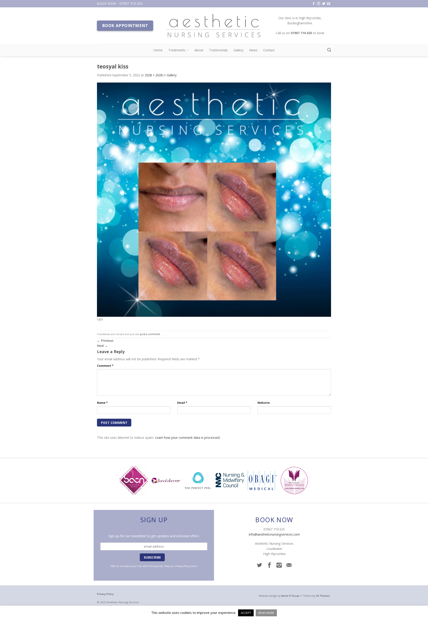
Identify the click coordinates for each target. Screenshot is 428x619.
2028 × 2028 (154, 75)
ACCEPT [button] (246, 613)
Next (102, 346)
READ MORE (266, 613)
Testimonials (218, 50)
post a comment (150, 334)
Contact (269, 50)
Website (263, 403)
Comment (105, 366)
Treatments (176, 50)
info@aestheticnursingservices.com (274, 534)
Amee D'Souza (290, 595)
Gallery (238, 50)
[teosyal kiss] (214, 199)
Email (182, 403)
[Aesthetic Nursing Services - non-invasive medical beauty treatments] (214, 25)
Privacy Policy (183, 566)
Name (102, 403)
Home (158, 50)
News (253, 50)
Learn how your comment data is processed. (187, 437)
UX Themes (323, 595)
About (198, 50)
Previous (105, 340)
